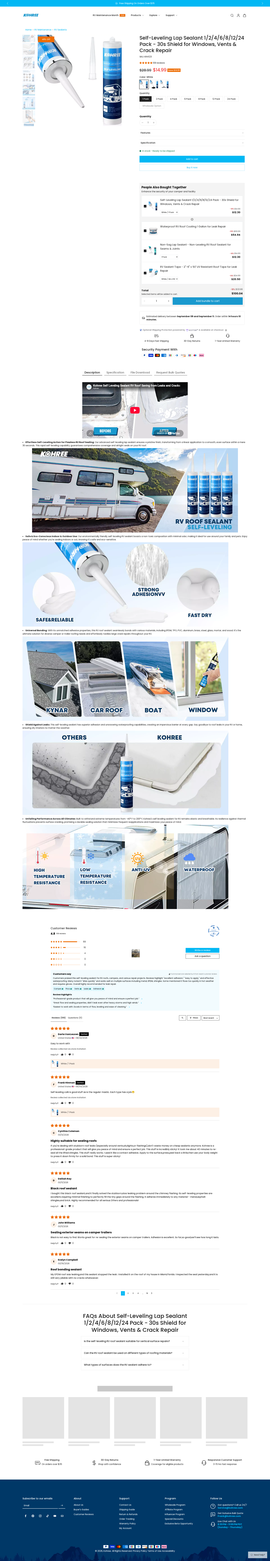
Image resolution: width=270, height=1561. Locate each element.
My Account (125, 1528)
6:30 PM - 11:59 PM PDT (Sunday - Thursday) (230, 1526)
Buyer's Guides (81, 1509)
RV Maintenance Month (106, 15)
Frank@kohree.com (229, 1516)
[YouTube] (55, 1516)
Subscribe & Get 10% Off (137, 3)
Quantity (145, 116)
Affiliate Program (174, 1509)
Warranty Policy (127, 1523)
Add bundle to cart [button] (208, 301)
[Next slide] (262, 3)
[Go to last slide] (7, 3)
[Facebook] (25, 1516)
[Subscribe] (61, 1505)
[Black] (154, 84)
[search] (232, 15)
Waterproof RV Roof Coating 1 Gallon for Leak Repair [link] (193, 226)
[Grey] (164, 84)
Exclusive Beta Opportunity (179, 1523)
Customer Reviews (84, 1514)
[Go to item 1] (136, 953)
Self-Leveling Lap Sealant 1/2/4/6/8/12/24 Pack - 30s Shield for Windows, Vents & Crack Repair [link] (199, 202)
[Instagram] (40, 1516)
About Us (78, 1505)
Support (170, 15)
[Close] (188, 751)
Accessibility (168, 1551)
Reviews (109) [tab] (59, 1017)
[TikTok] (47, 1516)
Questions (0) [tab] (75, 1017)
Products (136, 15)
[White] (144, 84)
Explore (153, 15)
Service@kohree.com (230, 1508)
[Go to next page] (152, 1293)
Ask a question (203, 956)
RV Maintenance (42, 29)
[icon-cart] (244, 15)
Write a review (203, 950)
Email (26, 1505)
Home (28, 29)
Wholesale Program (175, 1505)
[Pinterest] (33, 1516)
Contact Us (125, 1505)
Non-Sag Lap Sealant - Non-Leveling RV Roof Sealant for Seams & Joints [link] (195, 246)
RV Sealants (60, 29)
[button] (146, 62)
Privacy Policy (140, 1551)
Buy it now (192, 167)
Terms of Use (154, 1551)
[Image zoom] (83, 80)
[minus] (142, 122)
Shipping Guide (127, 1509)
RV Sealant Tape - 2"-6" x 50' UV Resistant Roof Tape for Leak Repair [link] (198, 269)
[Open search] (182, 1017)
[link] (153, 206)
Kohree (107, 1551)
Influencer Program (175, 1514)
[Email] (62, 1516)
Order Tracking (126, 1518)
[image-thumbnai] (28, 35)
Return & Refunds (128, 1514)
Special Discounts (174, 1518)
